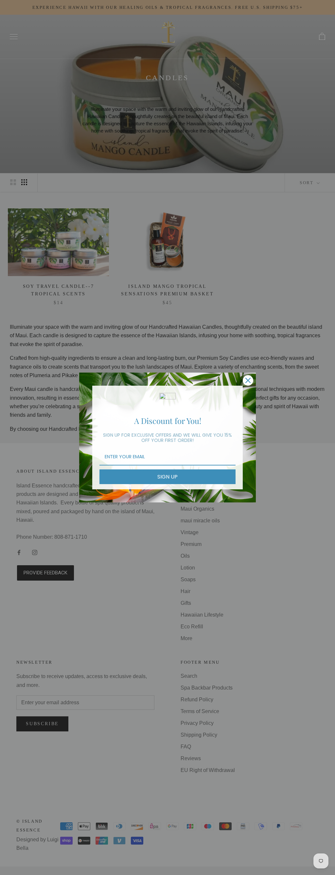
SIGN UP (167, 477)
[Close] (248, 380)
